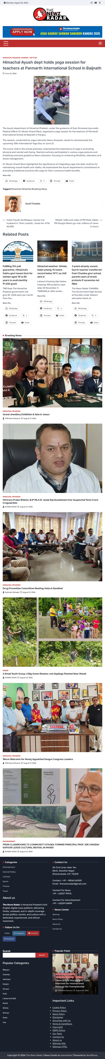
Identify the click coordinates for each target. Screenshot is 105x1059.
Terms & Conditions (62, 1024)
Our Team (57, 1033)
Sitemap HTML (59, 1046)
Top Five (33, 58)
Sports (5, 881)
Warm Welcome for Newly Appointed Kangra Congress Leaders (38, 759)
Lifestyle (6, 877)
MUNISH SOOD (11, 507)
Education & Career (65, 974)
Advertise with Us (61, 1020)
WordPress (92, 1055)
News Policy (57, 919)
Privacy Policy (59, 1011)
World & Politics (9, 872)
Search (6, 951)
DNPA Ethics (58, 1030)
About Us (56, 924)
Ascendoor (66, 1055)
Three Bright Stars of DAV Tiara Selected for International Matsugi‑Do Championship (72, 983)
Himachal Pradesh (11, 58)
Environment (9, 841)
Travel (5, 891)
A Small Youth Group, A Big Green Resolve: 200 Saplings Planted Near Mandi (44, 673)
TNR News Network (12, 418)
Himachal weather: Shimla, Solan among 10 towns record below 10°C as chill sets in (52, 271)
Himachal (16, 189)
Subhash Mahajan (12, 592)
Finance (6, 886)
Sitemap (55, 914)
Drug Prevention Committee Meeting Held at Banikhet (33, 588)
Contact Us (57, 929)
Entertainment (9, 867)
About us (57, 1040)
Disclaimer (57, 1017)
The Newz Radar (34, 1055)
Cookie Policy (59, 1007)
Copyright (57, 1027)
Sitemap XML (59, 1043)
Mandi (5, 670)
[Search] (100, 43)
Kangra (24, 58)
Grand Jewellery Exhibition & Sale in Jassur (26, 414)
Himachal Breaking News (34, 189)
